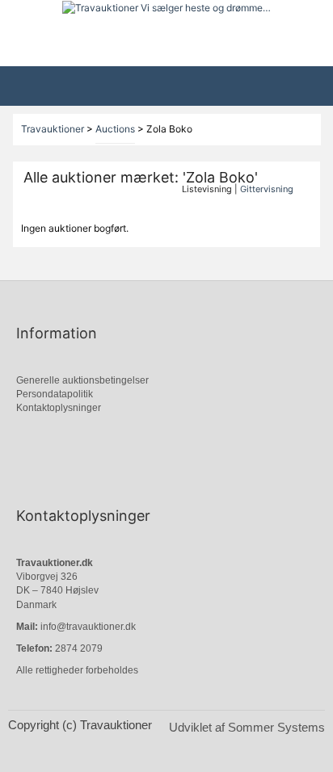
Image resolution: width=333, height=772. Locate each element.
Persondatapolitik (54, 394)
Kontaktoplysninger (58, 407)
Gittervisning (266, 189)
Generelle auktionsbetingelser (82, 380)
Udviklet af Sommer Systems (247, 727)
